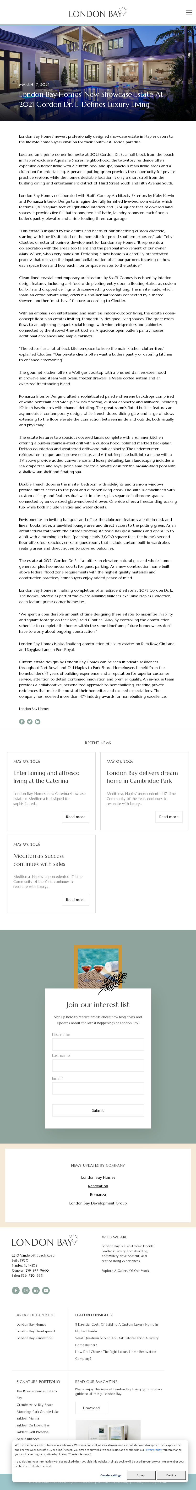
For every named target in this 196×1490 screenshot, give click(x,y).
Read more (76, 817)
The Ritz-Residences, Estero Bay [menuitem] (37, 1394)
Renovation (98, 1185)
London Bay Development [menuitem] (36, 1331)
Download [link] (91, 1408)
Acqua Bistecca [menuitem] (28, 1439)
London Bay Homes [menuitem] (31, 1325)
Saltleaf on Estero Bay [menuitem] (33, 1425)
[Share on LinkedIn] (37, 721)
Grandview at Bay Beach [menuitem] (35, 1405)
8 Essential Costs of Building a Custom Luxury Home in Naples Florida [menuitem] (116, 1328)
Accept (141, 1475)
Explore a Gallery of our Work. (126, 1271)
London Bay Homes (34, 709)
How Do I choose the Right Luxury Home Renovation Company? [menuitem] (115, 1355)
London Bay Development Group (98, 1203)
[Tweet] (30, 721)
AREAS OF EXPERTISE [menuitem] (35, 1314)
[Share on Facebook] (22, 721)
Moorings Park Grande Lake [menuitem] (38, 1412)
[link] (45, 1240)
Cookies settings (110, 1475)
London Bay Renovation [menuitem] (35, 1338)
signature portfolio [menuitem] (38, 1381)
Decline (171, 1475)
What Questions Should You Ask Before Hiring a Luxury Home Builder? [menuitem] (117, 1341)
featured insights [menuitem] (93, 1314)
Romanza (98, 1194)
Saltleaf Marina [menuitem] (28, 1418)
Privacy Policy (153, 1449)
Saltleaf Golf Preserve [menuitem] (33, 1432)
